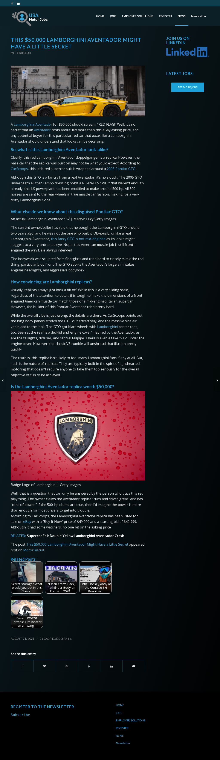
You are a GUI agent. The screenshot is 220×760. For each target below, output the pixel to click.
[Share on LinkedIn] (111, 666)
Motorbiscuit (21, 53)
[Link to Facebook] (12, 3)
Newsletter (123, 743)
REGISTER (122, 728)
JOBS (119, 713)
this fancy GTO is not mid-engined (78, 238)
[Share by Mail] (134, 666)
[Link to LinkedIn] (18, 3)
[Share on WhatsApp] (67, 666)
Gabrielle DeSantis (58, 638)
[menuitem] (100, 16)
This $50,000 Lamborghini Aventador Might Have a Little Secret (77, 544)
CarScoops (19, 168)
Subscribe (20, 715)
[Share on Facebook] (22, 666)
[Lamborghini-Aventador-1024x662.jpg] (78, 91)
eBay (27, 521)
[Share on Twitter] (45, 666)
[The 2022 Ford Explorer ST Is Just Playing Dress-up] (216, 380)
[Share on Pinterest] (89, 666)
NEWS (120, 735)
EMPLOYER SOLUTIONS (130, 720)
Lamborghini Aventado (32, 124)
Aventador (42, 130)
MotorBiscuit (33, 550)
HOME (120, 705)
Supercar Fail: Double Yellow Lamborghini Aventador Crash (75, 535)
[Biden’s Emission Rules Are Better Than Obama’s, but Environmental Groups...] (3, 380)
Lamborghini (107, 326)
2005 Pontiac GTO (121, 168)
